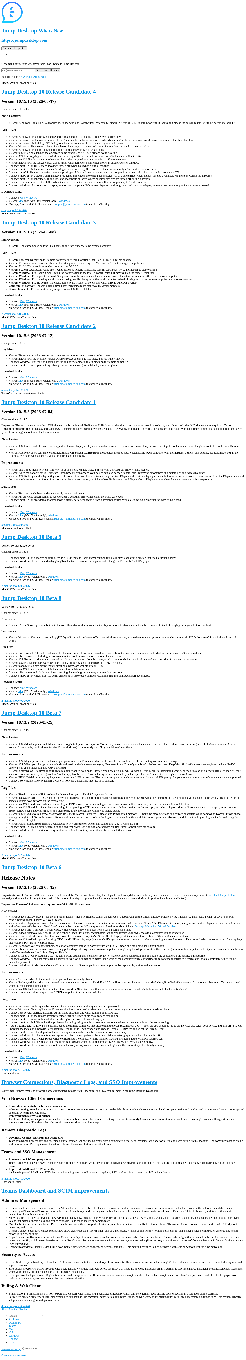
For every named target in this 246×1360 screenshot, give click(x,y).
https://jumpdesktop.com (24, 40)
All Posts (14, 1319)
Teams (12, 1325)
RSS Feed (26, 76)
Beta (11, 1342)
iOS (11, 1332)
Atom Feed (39, 76)
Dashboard (15, 1322)
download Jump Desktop (222, 895)
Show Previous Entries (14, 1309)
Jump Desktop (32, 30)
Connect (13, 1338)
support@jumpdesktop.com (70, 204)
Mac (22, 197)
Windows (31, 197)
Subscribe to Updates (14, 48)
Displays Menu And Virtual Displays (155, 926)
